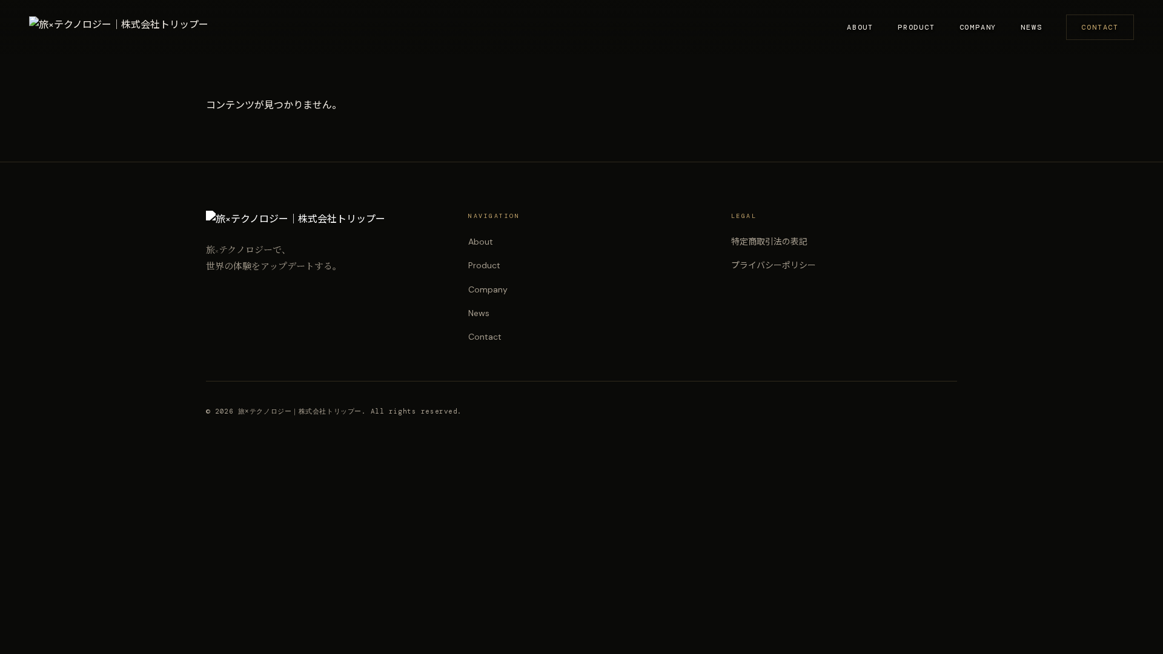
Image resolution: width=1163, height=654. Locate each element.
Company (978, 27)
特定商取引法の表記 (769, 241)
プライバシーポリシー (773, 265)
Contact (1100, 27)
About (860, 27)
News (1031, 27)
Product (916, 27)
